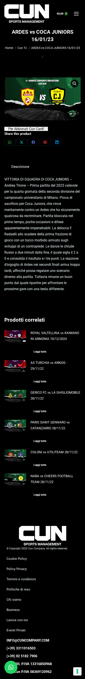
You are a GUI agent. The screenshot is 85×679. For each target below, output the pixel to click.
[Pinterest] (45, 142)
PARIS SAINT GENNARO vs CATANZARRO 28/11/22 (50, 425)
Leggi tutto (40, 351)
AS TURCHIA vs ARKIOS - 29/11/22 (49, 366)
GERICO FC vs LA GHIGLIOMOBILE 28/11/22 (55, 395)
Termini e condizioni (21, 579)
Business (13, 610)
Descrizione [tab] (20, 167)
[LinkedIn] (56, 142)
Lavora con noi (17, 620)
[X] (21, 142)
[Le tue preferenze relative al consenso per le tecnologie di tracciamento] (77, 671)
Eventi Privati (16, 630)
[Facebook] (33, 142)
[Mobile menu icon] (76, 13)
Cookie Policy (17, 559)
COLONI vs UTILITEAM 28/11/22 (54, 452)
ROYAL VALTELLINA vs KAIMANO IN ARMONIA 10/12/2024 (55, 336)
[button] (74, 83)
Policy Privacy (17, 569)
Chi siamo (14, 600)
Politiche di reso (18, 589)
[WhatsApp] (9, 142)
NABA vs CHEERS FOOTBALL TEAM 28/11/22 (52, 479)
